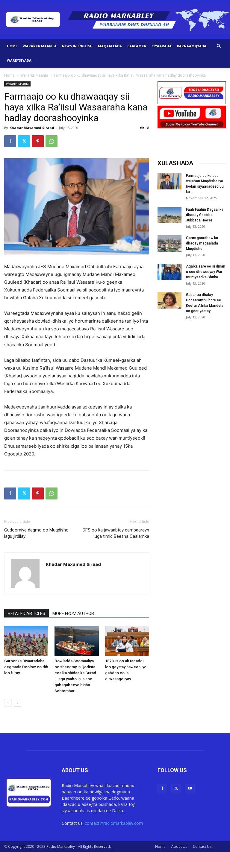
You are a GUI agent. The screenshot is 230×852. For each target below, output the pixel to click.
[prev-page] (8, 703)
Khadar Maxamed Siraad (32, 127)
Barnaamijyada (191, 46)
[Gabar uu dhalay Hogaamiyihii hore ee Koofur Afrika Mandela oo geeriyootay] (169, 300)
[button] (218, 46)
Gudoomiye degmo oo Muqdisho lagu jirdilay (36, 533)
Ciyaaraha (162, 46)
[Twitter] (24, 141)
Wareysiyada (19, 60)
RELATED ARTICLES (26, 613)
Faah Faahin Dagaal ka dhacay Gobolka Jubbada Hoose (204, 214)
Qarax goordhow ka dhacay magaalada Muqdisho (202, 243)
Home (12, 46)
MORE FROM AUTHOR (73, 613)
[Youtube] (190, 788)
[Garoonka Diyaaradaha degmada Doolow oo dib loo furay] (26, 641)
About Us (179, 846)
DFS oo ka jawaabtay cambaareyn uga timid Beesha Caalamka (116, 533)
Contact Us (202, 846)
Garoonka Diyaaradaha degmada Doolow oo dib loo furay (26, 667)
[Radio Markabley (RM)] (115, 20)
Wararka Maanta (40, 46)
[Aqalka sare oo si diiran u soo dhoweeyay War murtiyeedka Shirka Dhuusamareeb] (169, 272)
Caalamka (136, 46)
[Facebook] (10, 141)
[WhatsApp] (52, 141)
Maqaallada (110, 46)
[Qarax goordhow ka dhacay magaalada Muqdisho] (169, 243)
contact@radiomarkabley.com (114, 823)
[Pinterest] (38, 141)
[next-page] (17, 703)
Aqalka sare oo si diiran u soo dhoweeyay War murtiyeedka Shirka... (205, 271)
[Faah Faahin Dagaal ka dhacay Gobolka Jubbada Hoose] (169, 215)
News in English (77, 46)
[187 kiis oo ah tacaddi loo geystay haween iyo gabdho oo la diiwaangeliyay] (127, 641)
